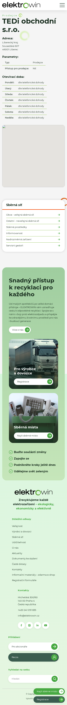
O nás (15, 547)
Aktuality (17, 553)
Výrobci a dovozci (21, 531)
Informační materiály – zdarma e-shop (33, 574)
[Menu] (62, 5)
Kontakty (17, 569)
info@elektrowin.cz (28, 615)
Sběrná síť (14, 205)
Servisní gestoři (14, 245)
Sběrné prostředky (16, 227)
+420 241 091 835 (27, 610)
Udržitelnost (19, 542)
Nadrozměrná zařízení (18, 239)
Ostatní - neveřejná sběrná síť (22, 221)
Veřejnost (17, 526)
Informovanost (14, 233)
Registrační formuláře (24, 580)
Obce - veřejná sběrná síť (20, 215)
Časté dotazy (19, 564)
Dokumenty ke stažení (24, 558)
